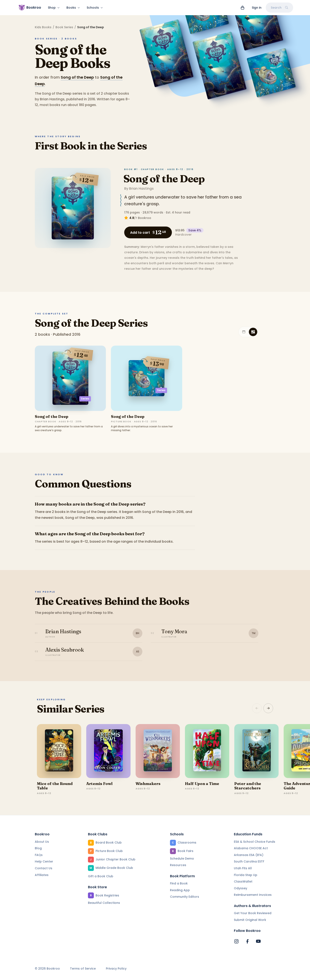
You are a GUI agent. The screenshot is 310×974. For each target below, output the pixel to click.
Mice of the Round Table (55, 786)
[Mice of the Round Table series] (59, 751)
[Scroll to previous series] (257, 708)
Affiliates (42, 875)
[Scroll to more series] (268, 708)
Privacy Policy (116, 969)
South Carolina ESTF (249, 861)
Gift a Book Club (100, 876)
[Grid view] (253, 332)
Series (85, 398)
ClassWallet (243, 881)
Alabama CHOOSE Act (251, 848)
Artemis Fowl (99, 783)
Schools (93, 7)
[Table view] (244, 332)
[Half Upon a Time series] (207, 751)
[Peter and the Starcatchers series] (256, 751)
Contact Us (43, 868)
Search (276, 7)
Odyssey (240, 888)
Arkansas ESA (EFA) (248, 855)
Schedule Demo (182, 858)
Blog (38, 848)
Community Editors (184, 897)
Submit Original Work (250, 920)
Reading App (180, 890)
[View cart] (242, 8)
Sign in (256, 7)
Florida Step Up (245, 875)
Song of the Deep (77, 77)
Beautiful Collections (104, 903)
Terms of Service (83, 969)
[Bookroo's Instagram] (236, 941)
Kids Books (43, 27)
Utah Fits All (243, 868)
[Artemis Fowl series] (108, 751)
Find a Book (179, 883)
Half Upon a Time (202, 783)
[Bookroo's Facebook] (247, 941)
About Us (42, 842)
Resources (178, 865)
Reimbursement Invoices (253, 895)
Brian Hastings (141, 188)
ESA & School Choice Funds (254, 842)
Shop (52, 7)
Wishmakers (148, 783)
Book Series (64, 27)
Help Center (44, 861)
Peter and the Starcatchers (247, 786)
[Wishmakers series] (158, 751)
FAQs (39, 855)
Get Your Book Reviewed (252, 913)
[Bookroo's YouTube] (258, 941)
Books (71, 7)
